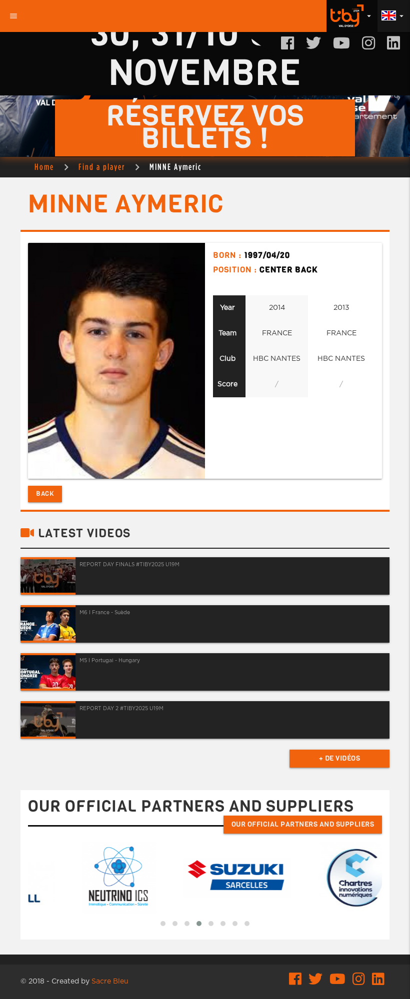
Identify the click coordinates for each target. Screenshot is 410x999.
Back (45, 493)
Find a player (101, 166)
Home (44, 166)
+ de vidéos (339, 758)
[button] (163, 924)
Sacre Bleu (110, 981)
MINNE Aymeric (176, 166)
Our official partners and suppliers (303, 824)
